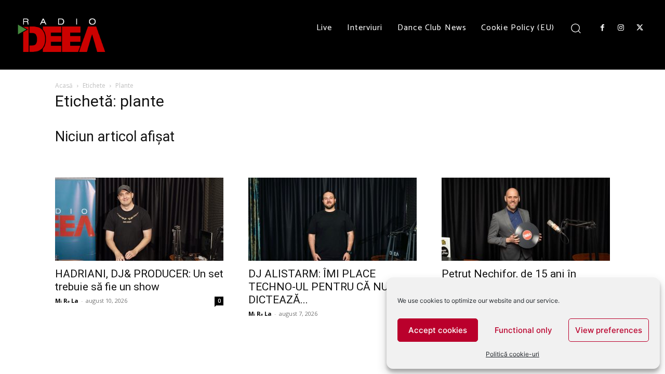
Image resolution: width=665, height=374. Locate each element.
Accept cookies (437, 330)
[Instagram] (620, 28)
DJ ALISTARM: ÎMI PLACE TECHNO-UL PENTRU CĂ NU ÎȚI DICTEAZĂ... (326, 287)
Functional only (523, 330)
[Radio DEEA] (62, 34)
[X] (640, 28)
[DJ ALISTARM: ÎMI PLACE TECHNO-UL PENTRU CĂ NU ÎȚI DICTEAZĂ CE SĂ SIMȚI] (332, 219)
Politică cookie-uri (512, 354)
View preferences (608, 330)
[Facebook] (602, 28)
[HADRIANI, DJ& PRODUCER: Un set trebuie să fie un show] (139, 219)
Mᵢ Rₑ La (66, 300)
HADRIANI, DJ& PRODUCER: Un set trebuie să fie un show (139, 280)
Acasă (64, 85)
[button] (576, 28)
